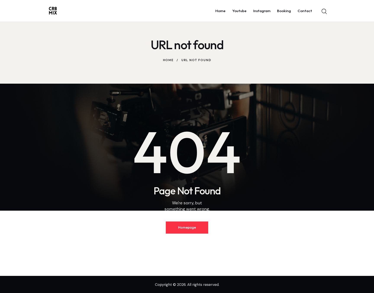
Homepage (187, 227)
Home (168, 60)
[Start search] (324, 11)
